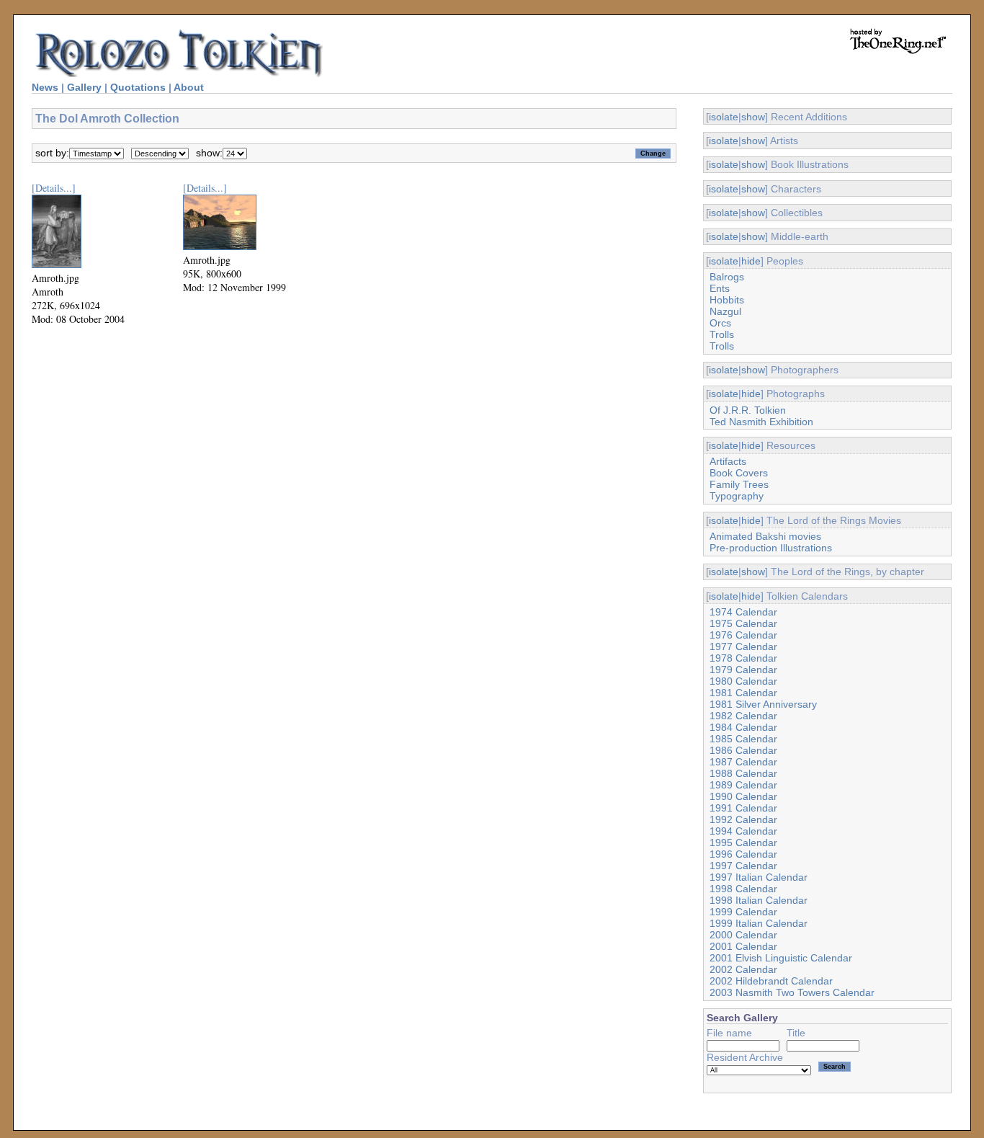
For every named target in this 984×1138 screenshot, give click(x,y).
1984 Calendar (743, 727)
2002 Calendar (743, 969)
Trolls (722, 334)
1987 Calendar (743, 762)
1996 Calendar (743, 854)
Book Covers (739, 473)
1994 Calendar (743, 831)
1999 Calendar (743, 911)
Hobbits (727, 300)
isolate (723, 117)
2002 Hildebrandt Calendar (771, 981)
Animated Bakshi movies (765, 536)
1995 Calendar (743, 842)
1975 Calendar (743, 623)
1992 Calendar (743, 819)
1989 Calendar (743, 785)
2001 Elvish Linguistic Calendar (781, 958)
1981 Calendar (743, 692)
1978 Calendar (743, 658)
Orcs (720, 323)
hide (751, 261)
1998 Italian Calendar (759, 900)
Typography (737, 496)
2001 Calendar (743, 946)
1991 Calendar (743, 808)
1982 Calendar (743, 715)
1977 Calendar (743, 646)
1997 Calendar (743, 865)
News (45, 87)
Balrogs (727, 277)
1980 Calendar (743, 681)
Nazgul (725, 311)
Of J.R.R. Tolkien (748, 410)
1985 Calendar (743, 738)
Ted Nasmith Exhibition (761, 421)
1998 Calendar (743, 888)
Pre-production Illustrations (771, 548)
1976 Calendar (743, 635)
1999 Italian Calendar (759, 923)
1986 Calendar (743, 750)
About (189, 87)
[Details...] (54, 188)
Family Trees (739, 484)
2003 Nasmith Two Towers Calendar (792, 992)
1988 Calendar (743, 773)
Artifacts (728, 461)
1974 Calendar (743, 612)
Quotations (138, 87)
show (753, 117)
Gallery (84, 87)
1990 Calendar (743, 796)
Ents (720, 288)
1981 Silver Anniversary (763, 704)
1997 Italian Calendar (759, 877)
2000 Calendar (743, 935)
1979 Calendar (743, 669)
